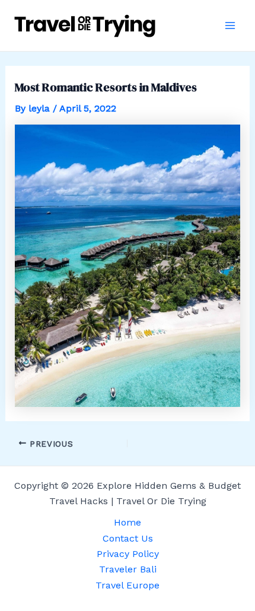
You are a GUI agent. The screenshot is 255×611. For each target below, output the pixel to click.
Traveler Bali (128, 569)
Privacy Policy (128, 553)
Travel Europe (127, 585)
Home (127, 522)
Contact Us (128, 538)
